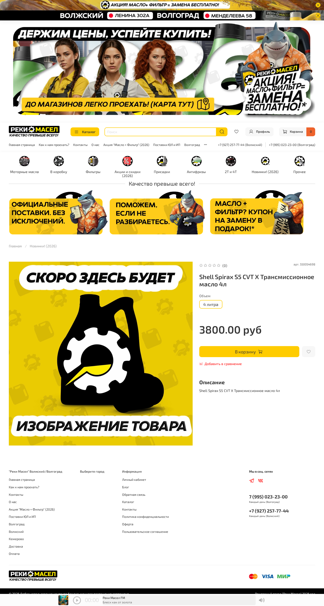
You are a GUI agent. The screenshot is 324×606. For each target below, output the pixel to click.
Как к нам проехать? (54, 145)
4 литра (210, 304)
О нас (95, 145)
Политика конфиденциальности (145, 516)
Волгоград (192, 145)
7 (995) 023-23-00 (268, 496)
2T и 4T (231, 172)
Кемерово (16, 539)
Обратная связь (133, 494)
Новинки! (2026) (265, 172)
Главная (15, 246)
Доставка (16, 546)
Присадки (162, 172)
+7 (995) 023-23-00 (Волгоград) (292, 145)
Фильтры (93, 172)
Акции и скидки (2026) (127, 174)
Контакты (80, 145)
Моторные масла (24, 172)
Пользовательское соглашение (145, 531)
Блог (125, 487)
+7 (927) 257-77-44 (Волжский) (240, 145)
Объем (204, 296)
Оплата (14, 554)
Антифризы (196, 172)
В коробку (58, 172)
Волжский (16, 531)
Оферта (127, 524)
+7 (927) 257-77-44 (269, 510)
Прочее (299, 172)
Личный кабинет (134, 479)
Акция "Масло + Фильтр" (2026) (126, 145)
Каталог (88, 132)
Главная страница (22, 145)
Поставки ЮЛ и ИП (166, 145)
